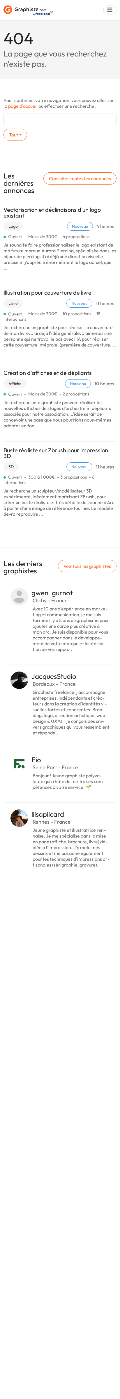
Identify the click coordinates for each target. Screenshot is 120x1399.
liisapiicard (47, 814)
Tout (13, 135)
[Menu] (110, 10)
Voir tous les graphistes (87, 566)
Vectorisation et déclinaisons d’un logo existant (52, 212)
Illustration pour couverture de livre (47, 292)
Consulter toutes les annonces (80, 178)
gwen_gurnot (52, 592)
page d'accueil (23, 106)
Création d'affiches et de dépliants (47, 372)
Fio (36, 759)
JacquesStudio (53, 676)
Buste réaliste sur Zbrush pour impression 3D (55, 452)
